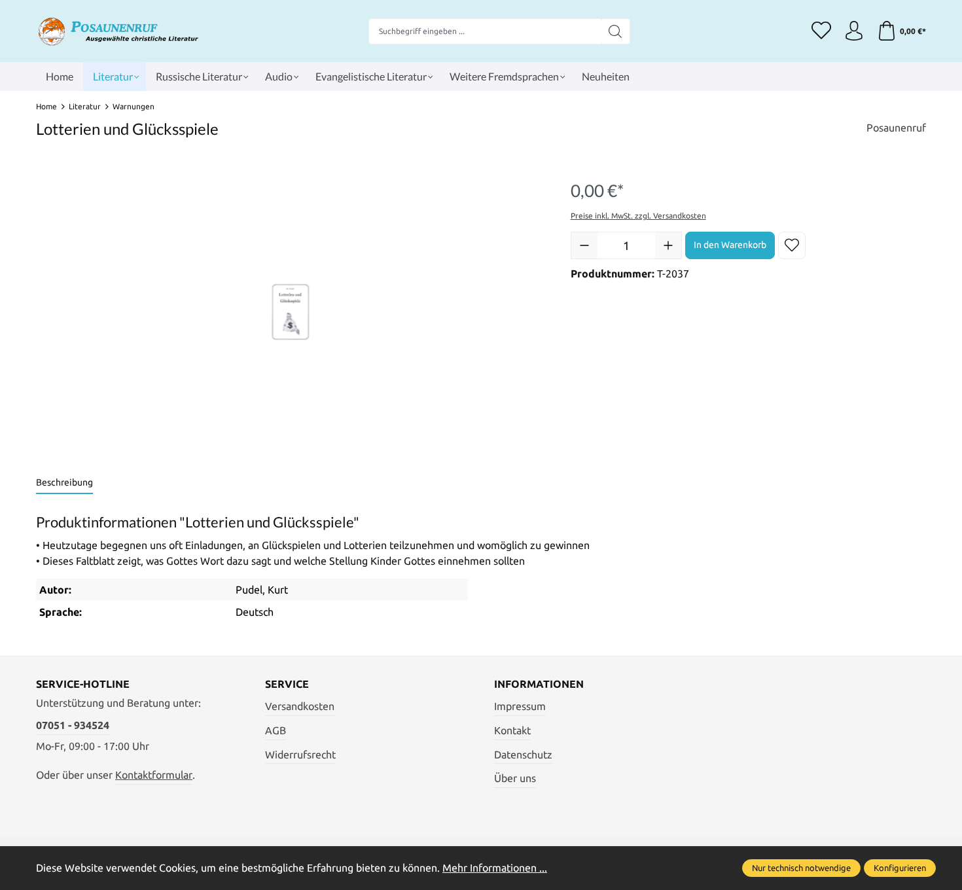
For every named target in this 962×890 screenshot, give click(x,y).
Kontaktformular (153, 775)
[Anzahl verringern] (584, 245)
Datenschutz (523, 754)
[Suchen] (615, 31)
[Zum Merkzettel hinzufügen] (792, 245)
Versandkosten (299, 706)
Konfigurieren (900, 867)
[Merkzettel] (821, 31)
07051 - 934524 (72, 725)
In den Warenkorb (730, 245)
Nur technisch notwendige (801, 867)
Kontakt (512, 730)
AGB (275, 730)
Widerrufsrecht (300, 754)
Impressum (520, 706)
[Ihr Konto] (854, 31)
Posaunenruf (896, 128)
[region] (290, 312)
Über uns (515, 778)
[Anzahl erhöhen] (668, 245)
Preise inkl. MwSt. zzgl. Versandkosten (638, 215)
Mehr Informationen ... (494, 868)
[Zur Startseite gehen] (118, 31)
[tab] (64, 483)
